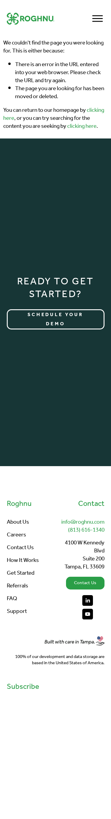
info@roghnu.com (82, 522)
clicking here (81, 126)
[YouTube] (87, 614)
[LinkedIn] (87, 600)
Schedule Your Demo (55, 319)
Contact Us (85, 583)
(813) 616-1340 (86, 530)
